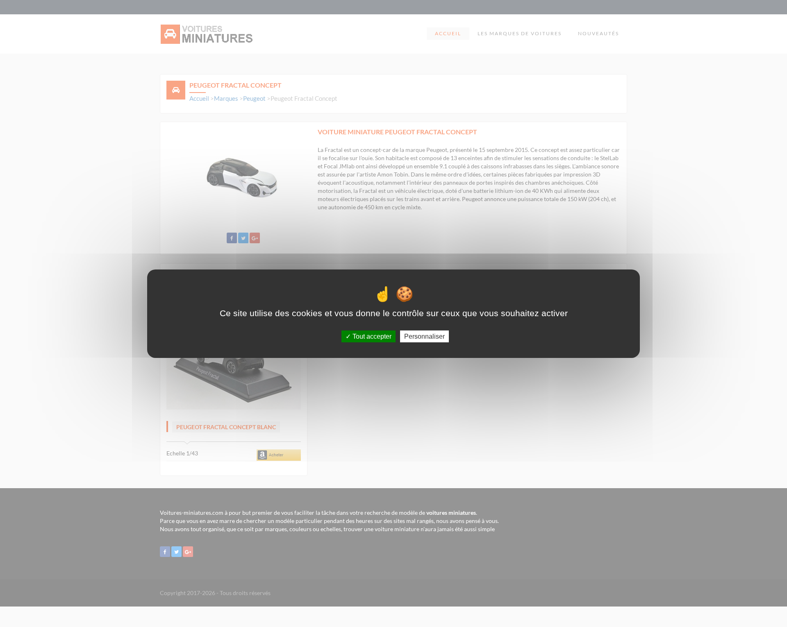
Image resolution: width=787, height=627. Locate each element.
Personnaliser (424, 336)
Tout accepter (371, 336)
